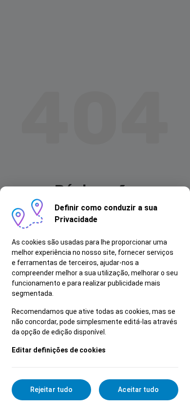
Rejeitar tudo (51, 389)
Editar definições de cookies (59, 350)
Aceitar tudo (138, 389)
